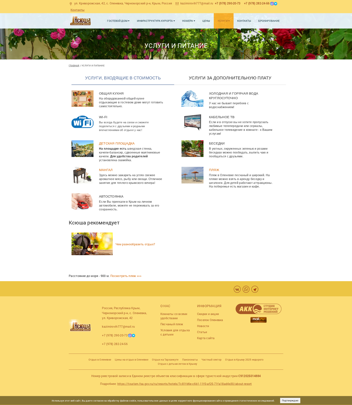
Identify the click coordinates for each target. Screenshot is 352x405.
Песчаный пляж (171, 324)
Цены (206, 20)
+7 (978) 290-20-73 (228, 3)
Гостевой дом (117, 20)
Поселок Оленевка (210, 320)
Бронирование (269, 20)
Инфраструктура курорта (155, 20)
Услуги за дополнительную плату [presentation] (230, 78)
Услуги (222, 20)
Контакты (78, 10)
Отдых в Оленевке (100, 359)
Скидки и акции (208, 314)
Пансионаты (190, 359)
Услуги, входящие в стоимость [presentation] (123, 78)
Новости (203, 326)
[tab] (123, 80)
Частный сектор (211, 359)
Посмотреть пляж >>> (125, 276)
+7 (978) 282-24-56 (257, 3)
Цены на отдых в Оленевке (131, 359)
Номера (188, 20)
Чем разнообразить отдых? (135, 244)
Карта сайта (205, 338)
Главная (74, 65)
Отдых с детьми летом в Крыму (177, 363)
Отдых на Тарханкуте (165, 359)
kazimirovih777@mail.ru (196, 3)
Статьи (202, 332)
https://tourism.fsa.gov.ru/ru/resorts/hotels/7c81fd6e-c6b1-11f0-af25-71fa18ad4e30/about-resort (184, 384)
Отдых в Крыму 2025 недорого (244, 359)
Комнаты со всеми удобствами (173, 316)
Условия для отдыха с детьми (175, 332)
